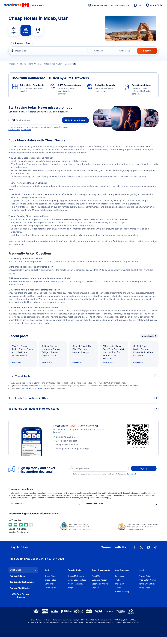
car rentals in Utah (37, 385)
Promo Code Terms (94, 504)
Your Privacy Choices (23, 595)
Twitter (118, 580)
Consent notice (14, 129)
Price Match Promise (147, 580)
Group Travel (50, 588)
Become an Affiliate (100, 584)
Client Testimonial (75, 584)
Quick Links (15, 570)
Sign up (143, 468)
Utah (60, 64)
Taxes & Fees (144, 588)
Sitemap (95, 588)
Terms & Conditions (147, 584)
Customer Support (99, 580)
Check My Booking (76, 576)
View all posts (148, 336)
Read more (16, 362)
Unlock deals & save (75, 120)
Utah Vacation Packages (31, 388)
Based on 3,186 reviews (18, 530)
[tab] (13, 30)
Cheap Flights (50, 576)
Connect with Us (113, 547)
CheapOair (13, 64)
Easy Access (18, 547)
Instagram (119, 584)
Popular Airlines (17, 576)
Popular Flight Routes (20, 588)
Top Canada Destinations (22, 582)
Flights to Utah (31, 383)
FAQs (70, 588)
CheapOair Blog (122, 591)
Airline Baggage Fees (77, 580)
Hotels (23, 64)
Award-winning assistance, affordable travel (33, 513)
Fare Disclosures (17, 504)
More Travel (37, 5)
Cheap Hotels (50, 580)
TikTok (118, 588)
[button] (109, 5)
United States (49, 64)
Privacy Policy (26, 129)
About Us (96, 576)
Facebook (119, 576)
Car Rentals (49, 584)
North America (34, 64)
